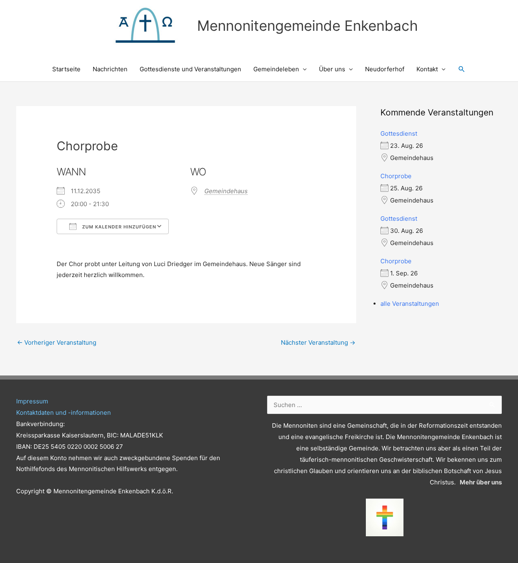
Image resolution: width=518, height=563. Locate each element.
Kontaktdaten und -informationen (63, 412)
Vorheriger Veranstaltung (56, 342)
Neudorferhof (384, 69)
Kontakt (427, 69)
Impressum (32, 401)
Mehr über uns (481, 482)
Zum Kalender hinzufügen (118, 227)
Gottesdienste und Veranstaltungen (190, 69)
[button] (462, 69)
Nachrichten (110, 69)
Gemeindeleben (276, 69)
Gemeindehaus (226, 191)
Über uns (332, 69)
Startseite (66, 69)
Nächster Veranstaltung (318, 342)
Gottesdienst (398, 133)
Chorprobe (396, 176)
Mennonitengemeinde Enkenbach (307, 25)
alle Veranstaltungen (409, 303)
